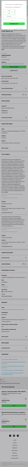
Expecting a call (14, 23)
